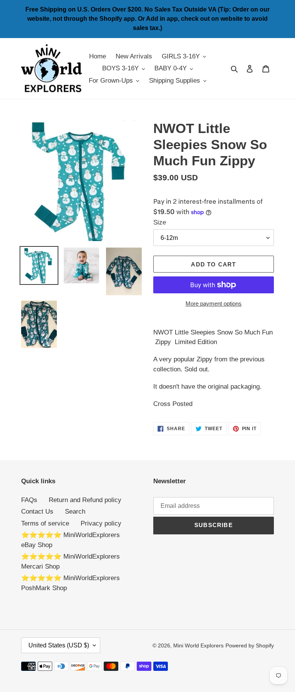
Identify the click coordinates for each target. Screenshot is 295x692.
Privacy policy (101, 523)
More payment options (214, 303)
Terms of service (45, 523)
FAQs (29, 500)
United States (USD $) (58, 645)
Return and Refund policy (85, 500)
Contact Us (37, 511)
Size (159, 222)
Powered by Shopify (249, 645)
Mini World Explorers (198, 645)
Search (75, 511)
